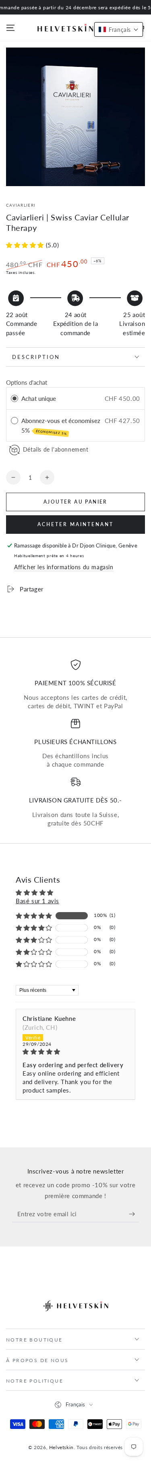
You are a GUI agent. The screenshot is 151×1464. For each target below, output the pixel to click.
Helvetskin (61, 1447)
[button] (26, 245)
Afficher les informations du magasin (64, 567)
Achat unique (38, 398)
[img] (75, 1051)
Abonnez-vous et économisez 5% (60, 426)
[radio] (14, 398)
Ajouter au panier (75, 502)
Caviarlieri (20, 205)
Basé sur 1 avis (37, 900)
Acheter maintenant (75, 524)
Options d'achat (26, 382)
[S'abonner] (134, 1214)
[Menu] (10, 28)
